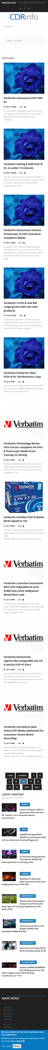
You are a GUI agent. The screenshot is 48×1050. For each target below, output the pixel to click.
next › (27, 787)
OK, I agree (6, 1046)
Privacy (10, 1027)
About (9, 1019)
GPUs (24, 829)
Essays (9, 1016)
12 (31, 781)
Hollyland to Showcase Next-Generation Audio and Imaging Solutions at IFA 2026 (23, 881)
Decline (17, 1046)
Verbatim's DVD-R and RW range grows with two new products (21, 306)
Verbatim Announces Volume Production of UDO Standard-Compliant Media (22, 233)
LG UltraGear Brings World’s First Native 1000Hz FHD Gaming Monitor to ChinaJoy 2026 (23, 859)
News (9, 1010)
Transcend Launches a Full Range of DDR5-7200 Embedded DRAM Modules (23, 929)
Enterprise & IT (28, 896)
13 (38, 781)
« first (10, 775)
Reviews (10, 1013)
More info (20, 1041)
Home (9, 40)
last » (37, 787)
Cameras (25, 874)
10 (16, 781)
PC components (28, 962)
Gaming (25, 804)
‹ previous (22, 775)
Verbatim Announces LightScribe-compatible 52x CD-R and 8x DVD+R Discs (23, 660)
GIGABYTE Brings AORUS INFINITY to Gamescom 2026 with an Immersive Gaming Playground (24, 837)
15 (17, 787)
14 (10, 787)
